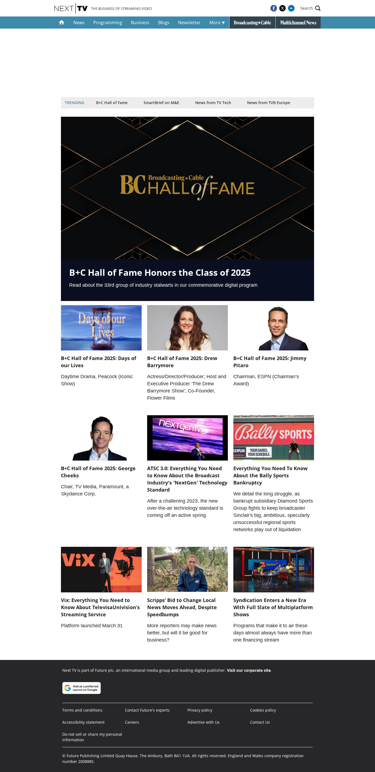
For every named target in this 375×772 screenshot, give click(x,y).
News (79, 22)
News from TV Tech (213, 102)
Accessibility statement (83, 722)
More (215, 22)
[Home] (61, 22)
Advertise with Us (204, 722)
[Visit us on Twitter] (282, 8)
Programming (107, 22)
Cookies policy (263, 710)
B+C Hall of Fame (112, 102)
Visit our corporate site (249, 670)
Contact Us (260, 722)
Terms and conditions (82, 710)
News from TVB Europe (268, 102)
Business (140, 22)
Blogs (163, 22)
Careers (132, 722)
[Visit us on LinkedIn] (291, 8)
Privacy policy (200, 710)
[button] (310, 8)
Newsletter (189, 22)
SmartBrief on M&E (161, 102)
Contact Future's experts (147, 710)
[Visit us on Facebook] (273, 8)
